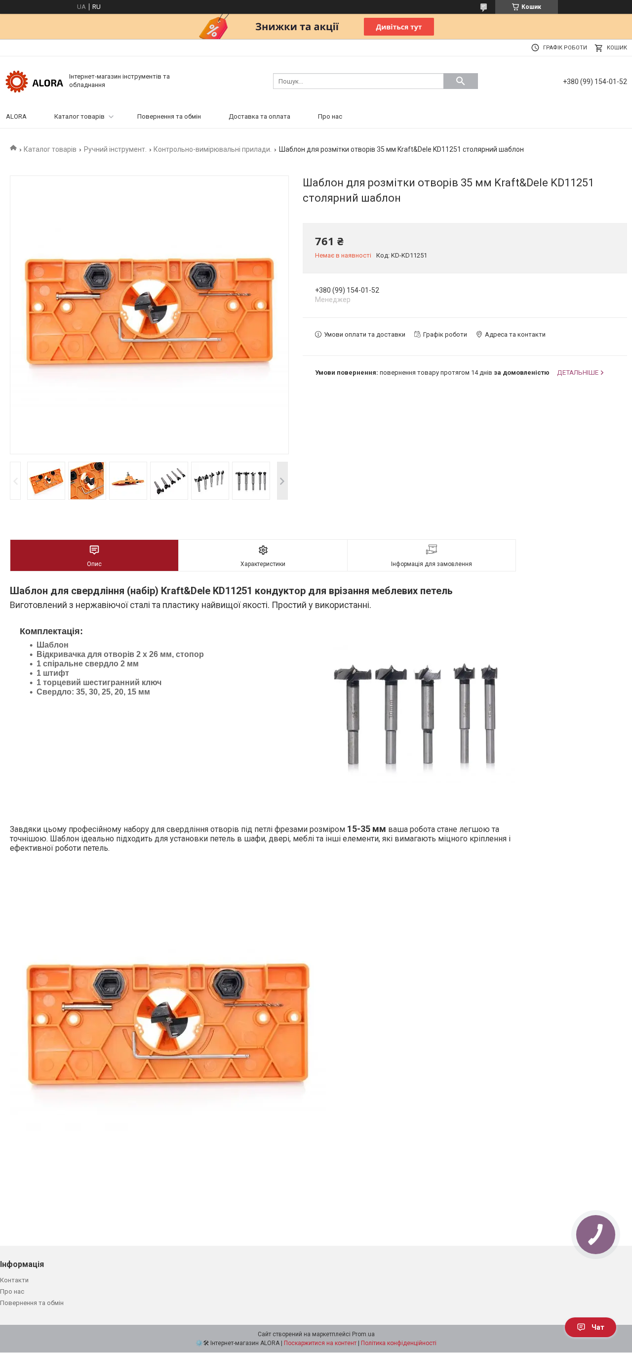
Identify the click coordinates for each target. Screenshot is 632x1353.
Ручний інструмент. (115, 149)
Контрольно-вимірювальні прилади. (213, 149)
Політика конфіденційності (398, 1343)
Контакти (14, 1280)
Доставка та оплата (259, 116)
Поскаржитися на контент (320, 1343)
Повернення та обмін (169, 116)
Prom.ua (363, 1334)
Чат (598, 1327)
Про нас (330, 116)
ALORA (16, 116)
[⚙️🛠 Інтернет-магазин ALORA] (34, 80)
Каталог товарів (79, 116)
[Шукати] (460, 81)
